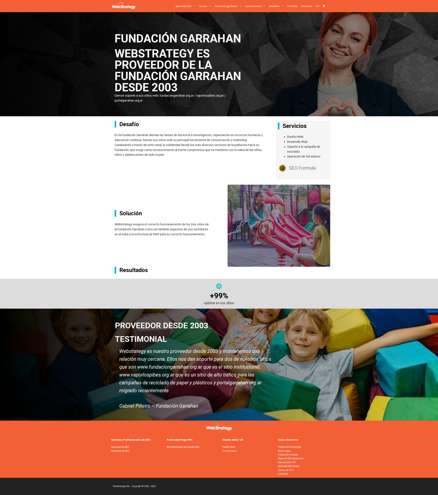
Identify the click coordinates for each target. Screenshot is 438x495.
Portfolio (292, 6)
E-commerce (229, 451)
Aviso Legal (284, 451)
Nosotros (306, 6)
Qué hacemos (253, 6)
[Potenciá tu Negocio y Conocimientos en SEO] (123, 6)
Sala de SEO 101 (287, 462)
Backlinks (274, 6)
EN (317, 6)
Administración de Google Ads (183, 447)
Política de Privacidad (289, 447)
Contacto (283, 473)
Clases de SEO (286, 470)
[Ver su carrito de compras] (324, 6)
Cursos (203, 6)
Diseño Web (228, 447)
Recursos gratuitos (226, 6)
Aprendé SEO (183, 6)
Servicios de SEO (120, 447)
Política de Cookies (288, 454)
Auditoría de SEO (120, 451)
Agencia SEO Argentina (290, 458)
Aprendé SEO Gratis (288, 466)
